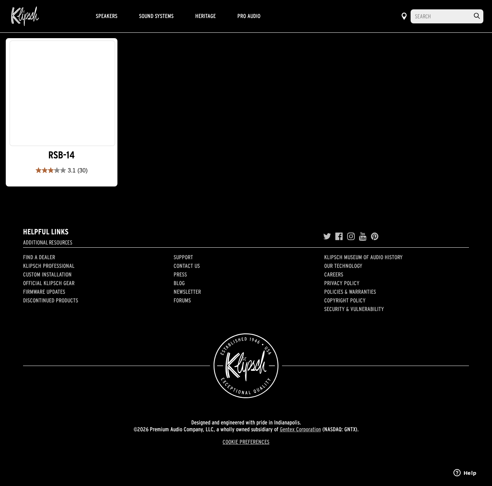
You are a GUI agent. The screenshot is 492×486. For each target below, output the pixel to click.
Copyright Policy (345, 300)
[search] (477, 16)
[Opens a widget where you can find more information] (465, 473)
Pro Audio (248, 16)
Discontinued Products (50, 300)
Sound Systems (156, 16)
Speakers (106, 16)
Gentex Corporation (300, 429)
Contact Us (187, 265)
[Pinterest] (375, 236)
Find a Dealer (39, 257)
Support (183, 257)
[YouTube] (363, 236)
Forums (182, 300)
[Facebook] (339, 236)
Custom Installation (47, 274)
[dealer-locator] (404, 16)
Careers (333, 274)
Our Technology (343, 265)
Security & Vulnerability (354, 309)
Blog (179, 283)
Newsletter (187, 291)
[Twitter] (327, 236)
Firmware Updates (44, 291)
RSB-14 (61, 155)
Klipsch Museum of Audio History (363, 257)
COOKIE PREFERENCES (246, 441)
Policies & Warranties (350, 291)
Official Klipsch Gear (49, 283)
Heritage (205, 16)
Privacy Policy (341, 283)
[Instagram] (351, 236)
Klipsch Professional (49, 265)
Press (180, 274)
